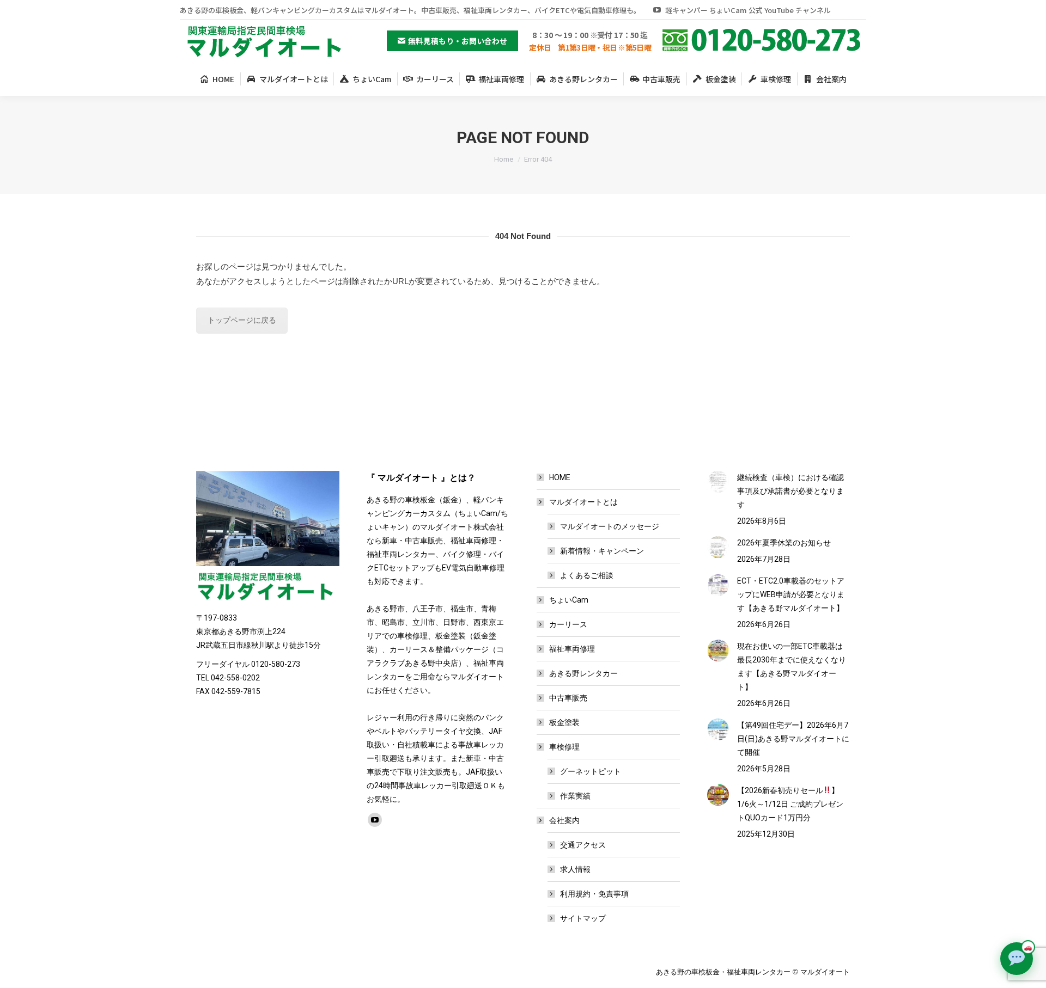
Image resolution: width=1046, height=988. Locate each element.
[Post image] (718, 482)
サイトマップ (583, 918)
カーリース (568, 624)
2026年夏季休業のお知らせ (784, 542)
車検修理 (564, 746)
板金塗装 (564, 722)
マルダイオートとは (583, 502)
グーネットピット (590, 771)
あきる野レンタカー (583, 673)
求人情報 (575, 869)
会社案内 (564, 820)
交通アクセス (583, 844)
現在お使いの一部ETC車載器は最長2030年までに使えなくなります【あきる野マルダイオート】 (791, 666)
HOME (559, 477)
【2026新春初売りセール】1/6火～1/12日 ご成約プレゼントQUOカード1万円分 (790, 804)
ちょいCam (568, 600)
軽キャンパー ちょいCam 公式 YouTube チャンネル (748, 10)
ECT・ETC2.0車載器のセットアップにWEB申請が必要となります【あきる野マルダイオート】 (790, 594)
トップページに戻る (242, 320)
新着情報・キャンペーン (602, 551)
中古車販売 (568, 698)
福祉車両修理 (572, 649)
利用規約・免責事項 (594, 893)
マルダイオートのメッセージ (609, 526)
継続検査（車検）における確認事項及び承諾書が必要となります (790, 491)
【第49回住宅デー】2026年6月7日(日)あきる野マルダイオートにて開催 (793, 739)
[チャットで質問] (1016, 958)
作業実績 (575, 795)
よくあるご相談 (586, 575)
